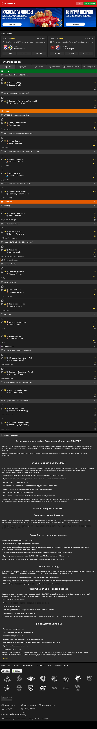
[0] (37, 28)
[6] (60, 28)
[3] (48, 28)
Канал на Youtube (48, 705)
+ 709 (91, 39)
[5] (56, 28)
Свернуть (5, 659)
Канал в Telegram (30, 705)
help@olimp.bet (10, 705)
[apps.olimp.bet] (5, 671)
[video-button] (95, 89)
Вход (79, 3)
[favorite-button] (38, 39)
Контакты (16, 665)
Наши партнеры (28, 665)
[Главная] (8, 3)
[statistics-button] (40, 39)
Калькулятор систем (61, 665)
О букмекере (5, 665)
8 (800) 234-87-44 (11, 709)
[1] (41, 28)
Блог (49, 665)
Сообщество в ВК (29, 709)
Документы (41, 665)
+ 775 (44, 39)
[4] (52, 28)
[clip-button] (2, 79)
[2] (45, 28)
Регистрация (90, 3)
